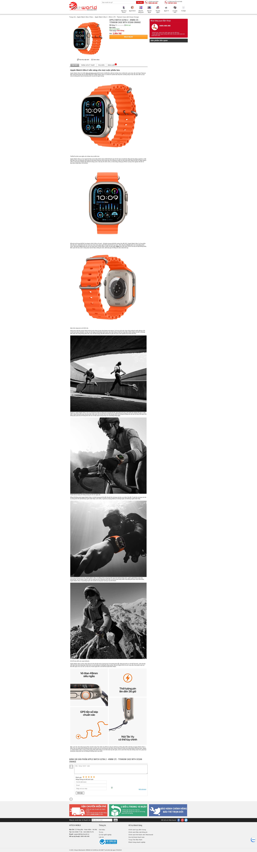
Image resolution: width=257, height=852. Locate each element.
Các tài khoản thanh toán (136, 837)
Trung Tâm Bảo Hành (135, 839)
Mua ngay (128, 37)
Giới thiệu (102, 829)
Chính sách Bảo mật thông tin (137, 832)
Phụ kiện (101, 65)
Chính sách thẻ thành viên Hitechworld (140, 834)
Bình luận (112, 65)
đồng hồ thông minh (91, 73)
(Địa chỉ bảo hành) (114, 29)
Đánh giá (128, 25)
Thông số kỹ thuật (88, 65)
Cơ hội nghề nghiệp (105, 834)
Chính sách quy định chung (137, 829)
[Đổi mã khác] (142, 789)
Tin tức (101, 832)
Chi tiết (75, 65)
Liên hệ (101, 837)
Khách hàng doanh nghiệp (136, 842)
